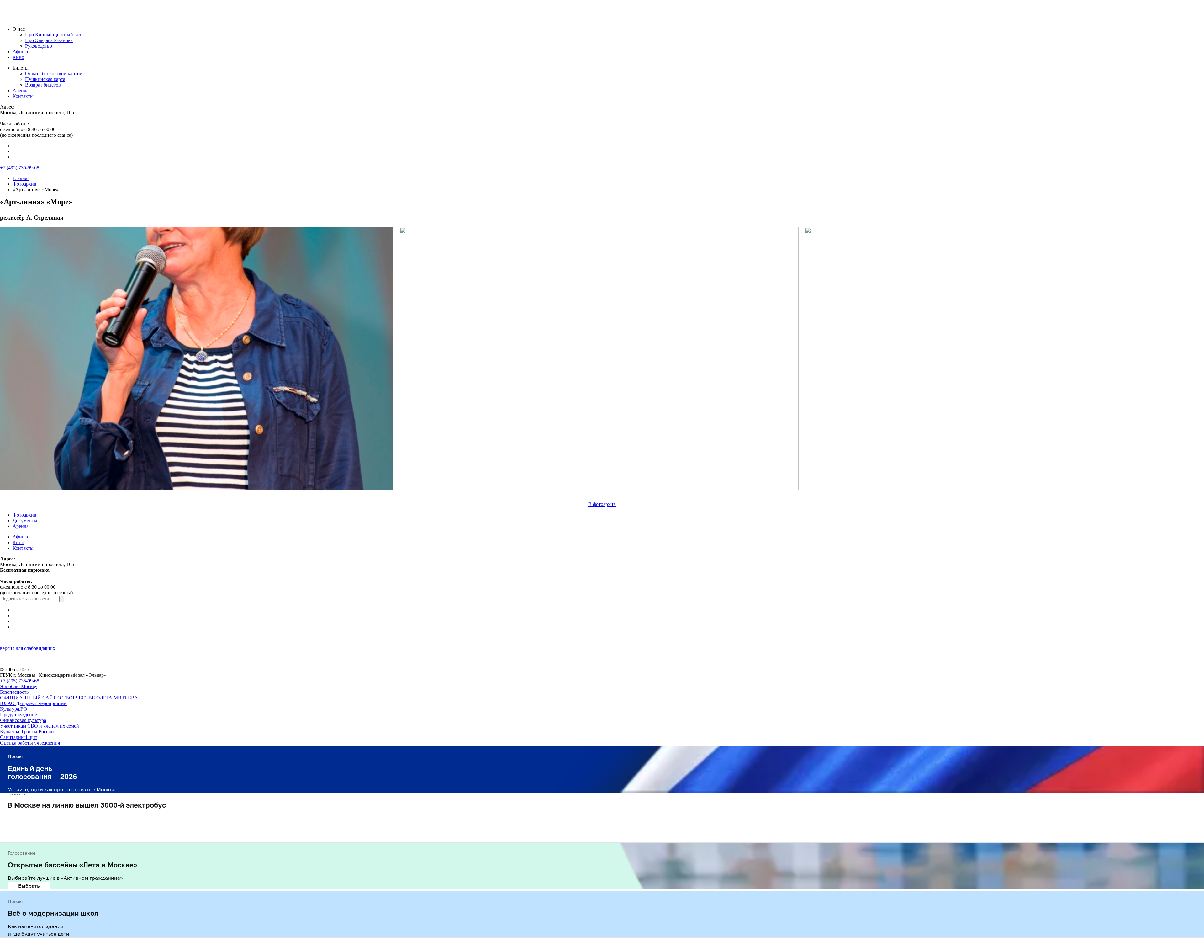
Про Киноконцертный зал (53, 34)
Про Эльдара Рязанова (49, 40)
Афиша (20, 51)
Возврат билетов (43, 85)
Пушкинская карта (45, 79)
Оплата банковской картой (53, 73)
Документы (25, 520)
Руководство (38, 46)
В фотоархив (602, 504)
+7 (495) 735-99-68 (19, 167)
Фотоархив (24, 184)
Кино (18, 57)
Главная (21, 178)
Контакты (23, 96)
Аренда (21, 90)
